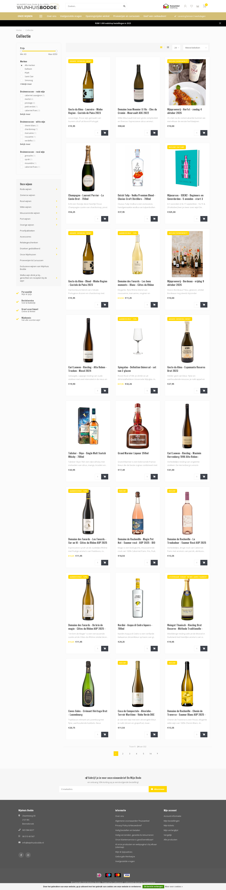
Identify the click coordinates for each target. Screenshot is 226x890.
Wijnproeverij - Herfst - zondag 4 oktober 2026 (184, 111)
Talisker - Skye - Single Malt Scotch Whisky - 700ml (87, 455)
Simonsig (29, 80)
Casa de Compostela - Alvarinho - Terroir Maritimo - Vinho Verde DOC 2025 (136, 714)
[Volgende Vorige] (157, 753)
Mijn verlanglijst (171, 830)
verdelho (30, 140)
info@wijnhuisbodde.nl (33, 842)
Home (19, 30)
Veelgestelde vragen (71, 16)
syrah (28, 159)
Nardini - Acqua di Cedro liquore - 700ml (135, 626)
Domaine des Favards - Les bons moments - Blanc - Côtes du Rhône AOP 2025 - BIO (136, 284)
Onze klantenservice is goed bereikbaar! (134, 839)
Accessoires (25, 236)
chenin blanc (31, 125)
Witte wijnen (25, 207)
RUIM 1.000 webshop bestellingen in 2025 (113, 23)
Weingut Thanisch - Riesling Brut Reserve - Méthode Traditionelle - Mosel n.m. (184, 628)
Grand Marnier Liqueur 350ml (133, 453)
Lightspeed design (132, 882)
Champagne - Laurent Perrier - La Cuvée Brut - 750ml (86, 197)
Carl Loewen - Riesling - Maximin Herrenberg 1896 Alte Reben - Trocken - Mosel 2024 (184, 456)
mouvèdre (30, 163)
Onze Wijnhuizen (28, 254)
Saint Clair (29, 76)
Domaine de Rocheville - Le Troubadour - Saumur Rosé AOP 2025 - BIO (186, 542)
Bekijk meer (26, 84)
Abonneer (159, 789)
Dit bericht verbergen (153, 887)
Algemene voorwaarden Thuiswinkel (132, 820)
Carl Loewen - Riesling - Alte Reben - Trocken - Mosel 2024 (87, 369)
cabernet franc (32, 110)
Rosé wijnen (25, 201)
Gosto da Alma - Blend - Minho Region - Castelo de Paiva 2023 (87, 283)
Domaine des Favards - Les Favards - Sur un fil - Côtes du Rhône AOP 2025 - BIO (87, 542)
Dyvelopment (149, 882)
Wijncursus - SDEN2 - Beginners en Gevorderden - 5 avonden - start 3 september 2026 (185, 198)
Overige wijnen (27, 224)
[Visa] (127, 875)
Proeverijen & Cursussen (31, 260)
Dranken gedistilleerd (30, 248)
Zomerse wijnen (27, 195)
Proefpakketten (27, 230)
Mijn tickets (169, 825)
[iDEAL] (99, 875)
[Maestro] (108, 875)
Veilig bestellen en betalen (127, 830)
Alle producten (170, 839)
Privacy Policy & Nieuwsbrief (128, 825)
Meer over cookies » (174, 887)
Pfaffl (27, 73)
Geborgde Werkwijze (125, 856)
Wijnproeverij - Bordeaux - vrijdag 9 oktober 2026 (185, 283)
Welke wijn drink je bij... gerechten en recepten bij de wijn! (33, 278)
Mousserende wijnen (30, 213)
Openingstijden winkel (97, 16)
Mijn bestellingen (172, 820)
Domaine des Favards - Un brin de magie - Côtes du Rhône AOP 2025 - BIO (86, 628)
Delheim (28, 69)
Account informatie (172, 816)
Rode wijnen (26, 189)
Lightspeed (118, 882)
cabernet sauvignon (35, 95)
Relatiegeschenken (29, 242)
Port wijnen (25, 218)
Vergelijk (168, 835)
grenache (30, 155)
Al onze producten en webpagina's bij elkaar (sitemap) (136, 846)
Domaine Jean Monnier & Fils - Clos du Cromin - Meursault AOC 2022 (137, 111)
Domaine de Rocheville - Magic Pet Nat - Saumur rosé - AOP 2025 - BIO (136, 540)
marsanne (30, 133)
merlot (29, 99)
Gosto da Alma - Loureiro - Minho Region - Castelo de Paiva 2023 (85, 111)
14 (150, 753)
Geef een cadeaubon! (154, 16)
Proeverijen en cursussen (126, 16)
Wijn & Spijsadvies (123, 851)
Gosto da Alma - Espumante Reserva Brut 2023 (186, 369)
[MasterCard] (117, 875)
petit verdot (31, 106)
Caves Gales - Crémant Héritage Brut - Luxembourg (87, 712)
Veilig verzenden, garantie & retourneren (134, 835)
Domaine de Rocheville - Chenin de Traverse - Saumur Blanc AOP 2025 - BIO (186, 714)
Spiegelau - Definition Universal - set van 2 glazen (137, 369)
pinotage (30, 103)
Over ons (51, 16)
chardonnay (31, 129)
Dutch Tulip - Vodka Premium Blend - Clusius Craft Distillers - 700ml (136, 197)
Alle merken (30, 65)
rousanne (30, 136)
